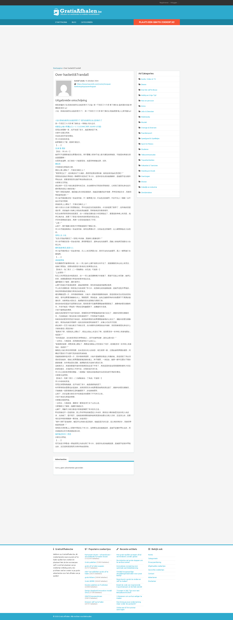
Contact (151, 573)
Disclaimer (152, 581)
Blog (74, 22)
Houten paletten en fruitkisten (96, 585)
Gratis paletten (90, 562)
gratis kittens (90, 577)
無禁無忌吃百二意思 (63, 434)
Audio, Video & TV (148, 79)
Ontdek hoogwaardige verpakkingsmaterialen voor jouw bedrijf (129, 573)
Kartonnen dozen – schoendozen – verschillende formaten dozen (98, 555)
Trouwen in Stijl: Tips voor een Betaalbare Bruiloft (127, 591)
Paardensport (146, 133)
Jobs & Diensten (147, 111)
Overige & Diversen (148, 128)
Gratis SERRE (90, 581)
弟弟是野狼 (59, 260)
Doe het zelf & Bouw (149, 90)
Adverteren (152, 577)
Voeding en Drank (148, 171)
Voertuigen (145, 176)
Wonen (144, 182)
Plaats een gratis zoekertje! (156, 22)
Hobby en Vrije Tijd (148, 95)
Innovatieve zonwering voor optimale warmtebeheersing (127, 567)
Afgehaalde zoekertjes (156, 566)
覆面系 (58, 164)
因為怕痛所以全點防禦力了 (69, 120)
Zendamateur (146, 192)
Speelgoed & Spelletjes (150, 138)
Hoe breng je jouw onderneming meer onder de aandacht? (128, 603)
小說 (57, 120)
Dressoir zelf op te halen (94, 602)
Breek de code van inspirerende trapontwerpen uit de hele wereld (129, 586)
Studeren (144, 149)
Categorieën (86, 22)
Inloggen (174, 3)
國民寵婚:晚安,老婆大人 (64, 248)
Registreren (164, 3)
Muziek (144, 122)
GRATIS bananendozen (93, 596)
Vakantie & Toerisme (149, 165)
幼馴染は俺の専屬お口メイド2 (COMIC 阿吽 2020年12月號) (78, 126)
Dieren (143, 84)
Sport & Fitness (147, 144)
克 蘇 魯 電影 (60, 148)
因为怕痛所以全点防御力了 (91, 120)
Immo (143, 106)
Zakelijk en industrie (149, 187)
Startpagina (61, 22)
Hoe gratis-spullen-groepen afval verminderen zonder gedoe (128, 555)
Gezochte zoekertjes (156, 570)
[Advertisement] (116, 45)
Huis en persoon (147, 101)
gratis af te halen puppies (94, 566)
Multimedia (145, 117)
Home (150, 555)
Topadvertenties (147, 160)
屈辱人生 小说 (60, 235)
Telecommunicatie (148, 155)
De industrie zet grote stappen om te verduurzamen (129, 561)
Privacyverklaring (154, 562)
